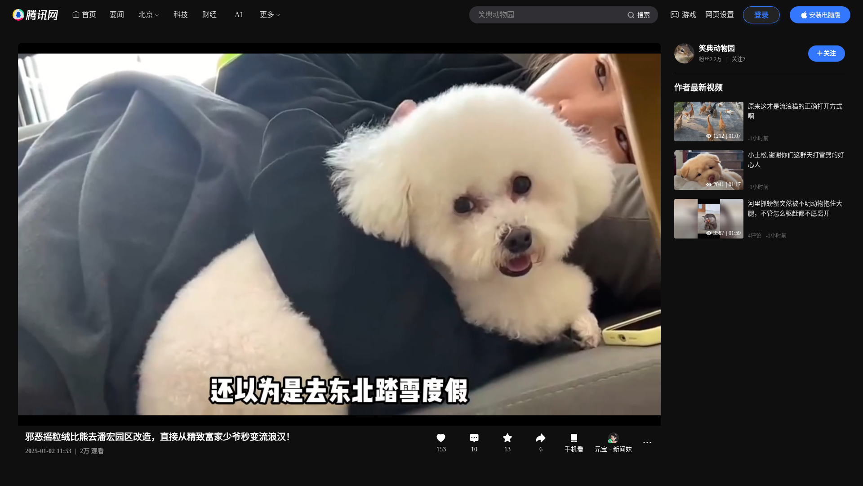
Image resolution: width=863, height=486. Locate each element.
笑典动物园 (717, 48)
